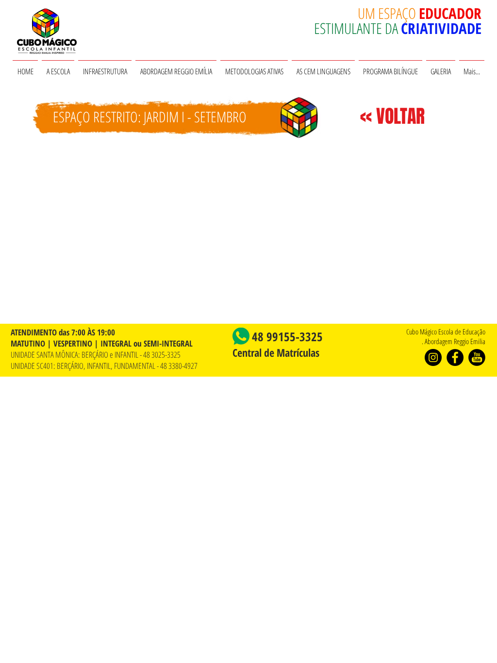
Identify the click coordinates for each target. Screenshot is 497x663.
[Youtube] (476, 357)
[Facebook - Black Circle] (455, 357)
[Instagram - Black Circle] (433, 357)
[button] (58, 67)
